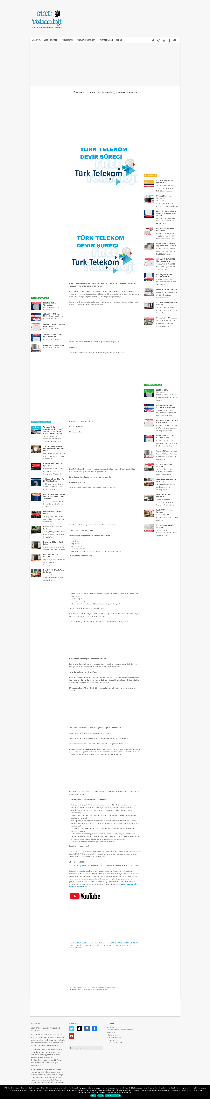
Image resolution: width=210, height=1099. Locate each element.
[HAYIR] (207, 1092)
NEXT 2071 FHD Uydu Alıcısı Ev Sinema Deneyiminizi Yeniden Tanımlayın (54, 496)
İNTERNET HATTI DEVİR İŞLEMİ (89, 944)
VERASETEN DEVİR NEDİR (76, 947)
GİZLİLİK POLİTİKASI (113, 1096)
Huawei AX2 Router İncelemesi (167, 289)
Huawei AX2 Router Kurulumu (53, 345)
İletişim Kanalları (112, 1035)
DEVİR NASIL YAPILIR (122, 942)
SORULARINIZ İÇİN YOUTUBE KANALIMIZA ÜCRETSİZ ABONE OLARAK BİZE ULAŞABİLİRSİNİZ (104, 866)
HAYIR (100, 1096)
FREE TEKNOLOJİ (37, 1024)
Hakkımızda (111, 1032)
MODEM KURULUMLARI (52, 318)
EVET (93, 1096)
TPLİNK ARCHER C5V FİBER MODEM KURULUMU (97, 987)
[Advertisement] (142, 19)
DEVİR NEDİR (132, 942)
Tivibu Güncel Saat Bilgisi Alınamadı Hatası (92, 990)
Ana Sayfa (110, 1027)
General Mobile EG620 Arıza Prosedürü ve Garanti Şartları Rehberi (166, 213)
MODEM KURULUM (114, 1037)
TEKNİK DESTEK (103, 942)
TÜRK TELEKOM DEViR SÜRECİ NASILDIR (87, 945)
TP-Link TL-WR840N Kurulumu (167, 318)
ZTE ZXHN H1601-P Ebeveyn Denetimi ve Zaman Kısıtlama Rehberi (53, 448)
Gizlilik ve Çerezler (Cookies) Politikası (120, 1030)
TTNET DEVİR (112, 944)
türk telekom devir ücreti (108, 945)
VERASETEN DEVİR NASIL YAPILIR (126, 945)
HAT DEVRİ (77, 944)
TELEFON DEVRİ (103, 944)
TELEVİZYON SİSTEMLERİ (35, 428)
